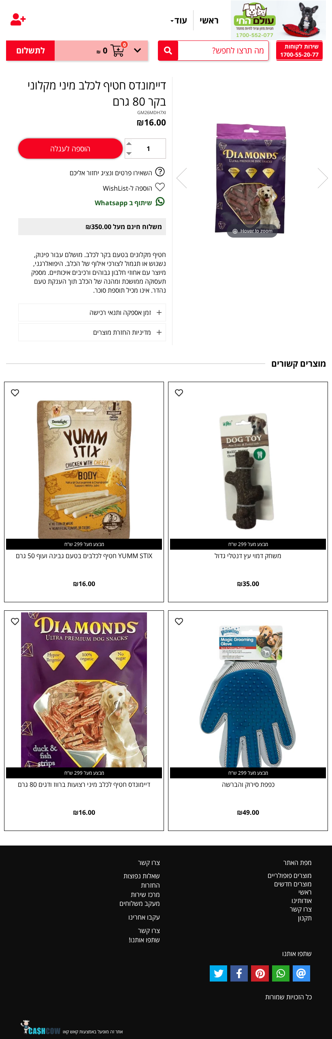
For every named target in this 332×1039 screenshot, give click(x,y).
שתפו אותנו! (144, 939)
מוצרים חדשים (293, 884)
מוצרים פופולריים (290, 875)
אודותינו (302, 900)
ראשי (209, 20)
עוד (181, 20)
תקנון (305, 918)
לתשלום (30, 50)
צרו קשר (301, 909)
